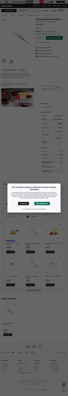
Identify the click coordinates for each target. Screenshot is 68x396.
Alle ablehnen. (43, 209)
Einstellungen (23, 203)
